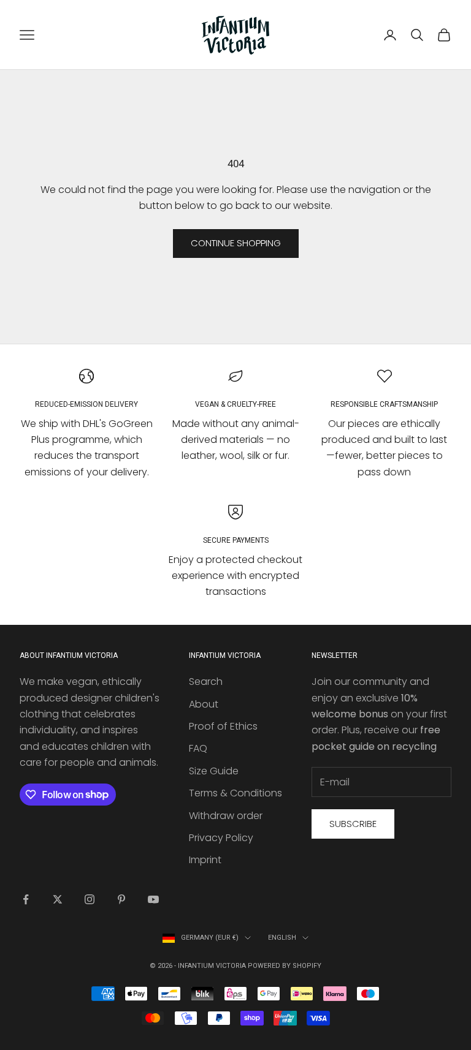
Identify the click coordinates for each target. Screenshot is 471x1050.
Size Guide (214, 771)
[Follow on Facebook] (26, 899)
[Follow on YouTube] (153, 899)
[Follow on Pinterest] (121, 899)
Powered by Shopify (284, 966)
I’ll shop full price (348, 658)
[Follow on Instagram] (89, 899)
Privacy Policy (221, 838)
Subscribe (353, 823)
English (282, 938)
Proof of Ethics (223, 726)
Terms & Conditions (235, 793)
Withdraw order (225, 816)
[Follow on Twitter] (58, 899)
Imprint (205, 860)
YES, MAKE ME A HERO (348, 551)
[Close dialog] (445, 381)
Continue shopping (236, 242)
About (203, 704)
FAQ (198, 748)
